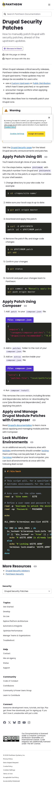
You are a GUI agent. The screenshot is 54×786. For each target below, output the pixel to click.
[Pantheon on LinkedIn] (19, 722)
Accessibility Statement (11, 781)
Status (6, 663)
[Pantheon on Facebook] (4, 722)
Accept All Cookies (36, 134)
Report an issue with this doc (18, 59)
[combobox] (27, 14)
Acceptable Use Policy (11, 777)
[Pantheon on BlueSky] (14, 722)
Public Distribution (41, 83)
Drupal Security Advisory (18, 570)
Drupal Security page (21, 147)
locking (45, 450)
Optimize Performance (12, 631)
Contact (6, 653)
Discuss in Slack (14, 48)
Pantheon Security (15, 574)
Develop (6, 611)
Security (7, 586)
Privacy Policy (8, 759)
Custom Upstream (20, 83)
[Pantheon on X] (9, 722)
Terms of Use (7, 774)
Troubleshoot (8, 640)
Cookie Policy (7, 766)
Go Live (6, 616)
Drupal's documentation (20, 425)
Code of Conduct (10, 681)
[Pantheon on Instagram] (29, 722)
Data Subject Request (10, 762)
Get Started (8, 607)
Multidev (7, 450)
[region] (27, 128)
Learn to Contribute (11, 695)
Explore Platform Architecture (15, 621)
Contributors (8, 686)
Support (6, 668)
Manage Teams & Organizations (16, 635)
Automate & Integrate (12, 626)
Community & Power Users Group (17, 690)
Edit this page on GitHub (16, 55)
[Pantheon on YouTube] (24, 722)
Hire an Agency (9, 658)
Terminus (7, 457)
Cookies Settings (9, 770)
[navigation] (27, 589)
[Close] (49, 117)
